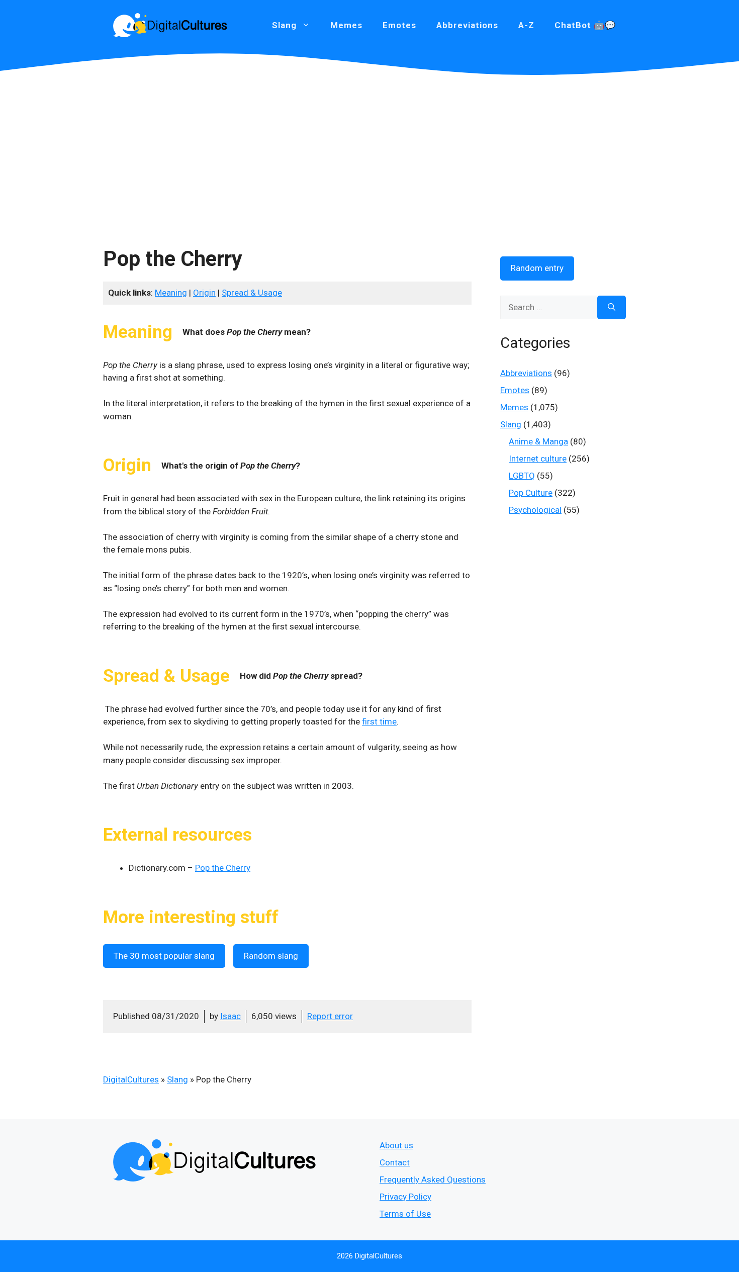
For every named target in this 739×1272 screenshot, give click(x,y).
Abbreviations (467, 25)
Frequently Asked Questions (433, 1179)
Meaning (171, 293)
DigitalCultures (131, 1079)
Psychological (535, 510)
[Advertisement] (369, 150)
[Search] (611, 308)
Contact (395, 1162)
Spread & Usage (252, 293)
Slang (177, 1079)
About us (396, 1145)
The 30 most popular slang (164, 956)
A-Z (526, 25)
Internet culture (538, 458)
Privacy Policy (405, 1197)
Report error (330, 1016)
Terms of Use (405, 1214)
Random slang (271, 956)
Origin (204, 293)
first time (379, 721)
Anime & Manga (538, 441)
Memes (346, 25)
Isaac (230, 1016)
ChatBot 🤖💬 (585, 25)
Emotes (399, 25)
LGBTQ (522, 476)
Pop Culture (530, 493)
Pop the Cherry (222, 868)
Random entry (537, 268)
